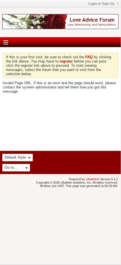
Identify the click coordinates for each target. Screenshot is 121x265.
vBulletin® (92, 179)
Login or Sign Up (101, 4)
